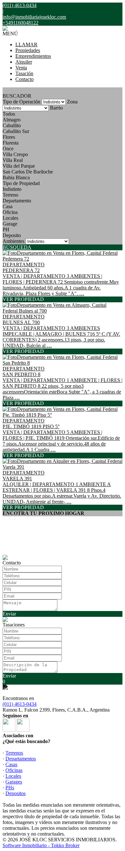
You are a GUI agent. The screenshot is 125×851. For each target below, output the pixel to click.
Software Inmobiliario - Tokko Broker (41, 845)
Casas (11, 764)
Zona (72, 101)
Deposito (12, 235)
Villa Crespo (15, 154)
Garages (13, 782)
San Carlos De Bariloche (28, 171)
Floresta (11, 143)
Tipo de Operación (21, 101)
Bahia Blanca (16, 177)
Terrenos (14, 753)
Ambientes (13, 241)
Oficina (10, 212)
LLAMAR (26, 44)
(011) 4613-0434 (20, 704)
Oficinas (13, 770)
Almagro (12, 119)
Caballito (12, 125)
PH (6, 229)
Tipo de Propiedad (21, 183)
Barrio (56, 108)
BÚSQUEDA (17, 247)
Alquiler (23, 62)
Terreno (10, 195)
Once (8, 148)
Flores (9, 137)
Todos (9, 114)
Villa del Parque (19, 166)
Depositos (15, 793)
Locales (10, 218)
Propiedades (27, 50)
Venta (21, 67)
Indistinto (12, 189)
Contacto (24, 79)
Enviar (9, 613)
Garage (10, 223)
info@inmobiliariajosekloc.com (34, 17)
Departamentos (20, 758)
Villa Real (13, 160)
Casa (8, 206)
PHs (9, 787)
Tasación (24, 73)
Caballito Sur (16, 131)
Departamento (17, 200)
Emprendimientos (33, 56)
